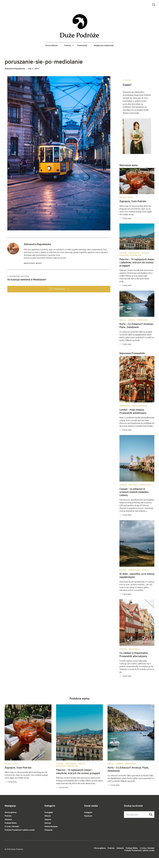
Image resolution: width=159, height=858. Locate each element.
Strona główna (10, 812)
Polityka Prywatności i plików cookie (20, 830)
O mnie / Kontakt (12, 826)
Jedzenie (8, 819)
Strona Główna (51, 45)
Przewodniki (82, 45)
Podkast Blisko (11, 823)
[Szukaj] (153, 4)
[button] (79, 25)
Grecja (122, 320)
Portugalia (134, 485)
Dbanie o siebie (126, 197)
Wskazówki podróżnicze (130, 255)
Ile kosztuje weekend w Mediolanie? (26, 279)
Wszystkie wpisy (33, 263)
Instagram (88, 812)
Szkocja (145, 570)
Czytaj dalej (126, 218)
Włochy (145, 253)
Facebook (88, 816)
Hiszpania (48, 830)
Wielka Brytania (139, 406)
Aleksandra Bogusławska (15, 68)
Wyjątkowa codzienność (104, 45)
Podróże (67, 45)
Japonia (47, 819)
